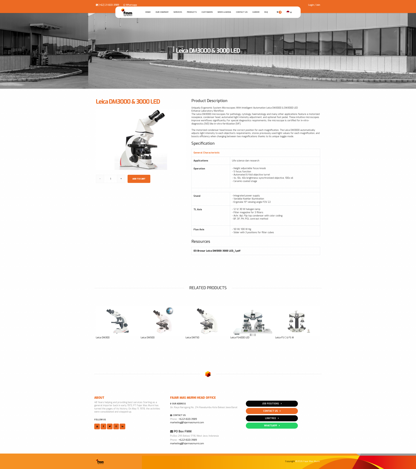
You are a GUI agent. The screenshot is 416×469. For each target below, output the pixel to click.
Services (177, 12)
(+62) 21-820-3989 (108, 5)
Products (192, 12)
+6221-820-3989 (188, 419)
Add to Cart (138, 179)
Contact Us (241, 12)
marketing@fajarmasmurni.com (187, 422)
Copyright (290, 461)
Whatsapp (131, 5)
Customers (207, 12)
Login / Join (314, 5)
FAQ (266, 12)
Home (148, 12)
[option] (118, 322)
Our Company (162, 12)
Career (255, 12)
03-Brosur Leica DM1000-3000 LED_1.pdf (217, 250)
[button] (98, 329)
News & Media (224, 12)
